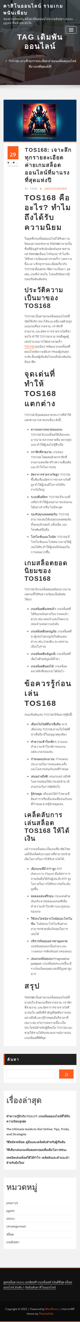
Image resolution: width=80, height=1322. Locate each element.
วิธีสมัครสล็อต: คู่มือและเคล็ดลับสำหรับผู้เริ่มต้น (35, 1142)
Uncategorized (55, 188)
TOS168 (29, 346)
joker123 (12, 1203)
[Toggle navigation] (71, 30)
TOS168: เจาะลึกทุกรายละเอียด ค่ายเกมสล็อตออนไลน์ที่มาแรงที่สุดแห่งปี (48, 165)
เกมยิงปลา (12, 1242)
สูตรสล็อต (9, 1282)
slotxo (10, 1219)
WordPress (52, 1309)
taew (31, 188)
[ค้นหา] (66, 1074)
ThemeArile (46, 1314)
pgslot (10, 1211)
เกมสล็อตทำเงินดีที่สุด (50, 1282)
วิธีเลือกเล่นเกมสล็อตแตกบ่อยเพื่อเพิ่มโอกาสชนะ (36, 1150)
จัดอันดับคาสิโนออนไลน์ (40, 1287)
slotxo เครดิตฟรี (26, 1282)
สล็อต (10, 1234)
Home (40, 55)
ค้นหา (13, 1059)
